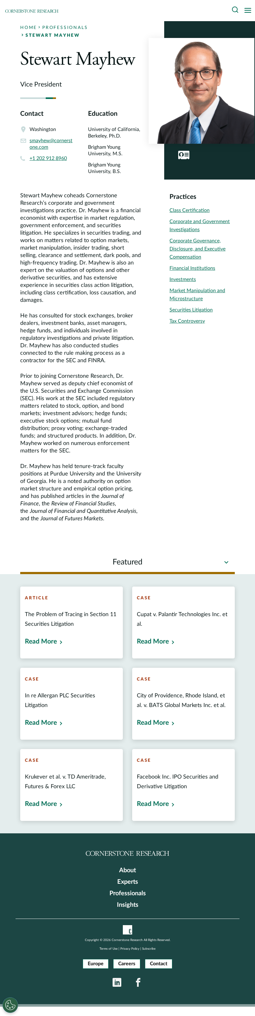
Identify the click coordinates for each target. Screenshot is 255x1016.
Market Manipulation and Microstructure (197, 294)
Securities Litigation (191, 309)
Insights (127, 905)
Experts (127, 882)
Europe (96, 963)
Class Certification (189, 210)
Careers (126, 963)
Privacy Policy (129, 948)
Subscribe (148, 948)
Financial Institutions (192, 268)
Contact (158, 963)
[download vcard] (183, 155)
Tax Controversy (187, 321)
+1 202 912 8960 (48, 158)
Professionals (127, 893)
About (127, 870)
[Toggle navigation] (249, 11)
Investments (182, 279)
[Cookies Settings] (10, 1005)
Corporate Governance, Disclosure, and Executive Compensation (197, 249)
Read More (41, 641)
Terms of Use (109, 948)
